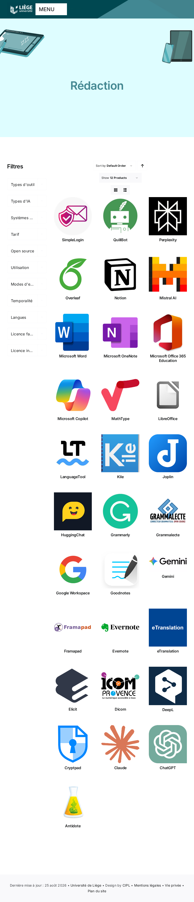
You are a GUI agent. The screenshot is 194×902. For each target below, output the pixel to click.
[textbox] (26, 184)
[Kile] (120, 453)
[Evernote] (120, 628)
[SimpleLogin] (73, 216)
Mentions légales (147, 885)
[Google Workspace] (73, 569)
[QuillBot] (120, 216)
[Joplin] (168, 453)
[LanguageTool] (73, 453)
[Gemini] (168, 561)
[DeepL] (168, 686)
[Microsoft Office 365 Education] (168, 332)
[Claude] (120, 744)
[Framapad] (73, 628)
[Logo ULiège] (21, 4)
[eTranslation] (168, 628)
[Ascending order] (142, 165)
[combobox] (27, 184)
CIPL (126, 885)
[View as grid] (115, 189)
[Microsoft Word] (73, 332)
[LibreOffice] (168, 395)
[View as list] (125, 189)
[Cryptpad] (73, 744)
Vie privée (173, 885)
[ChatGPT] (168, 744)
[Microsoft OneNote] (120, 332)
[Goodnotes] (120, 569)
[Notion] (120, 274)
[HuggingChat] (73, 511)
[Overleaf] (73, 274)
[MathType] (120, 395)
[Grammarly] (120, 511)
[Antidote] (73, 802)
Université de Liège (86, 885)
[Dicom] (120, 686)
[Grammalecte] (168, 511)
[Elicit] (73, 686)
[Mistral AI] (168, 274)
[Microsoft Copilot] (73, 395)
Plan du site (97, 891)
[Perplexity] (168, 216)
